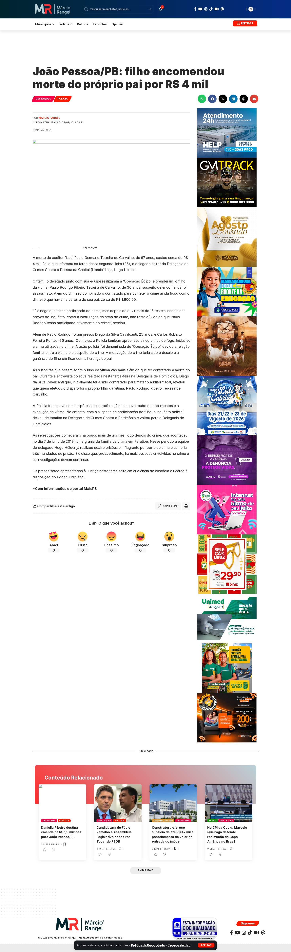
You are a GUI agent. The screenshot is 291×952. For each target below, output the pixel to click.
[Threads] (222, 9)
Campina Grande (163, 820)
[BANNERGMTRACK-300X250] (227, 182)
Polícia (63, 98)
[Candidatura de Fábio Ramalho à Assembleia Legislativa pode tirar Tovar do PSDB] (118, 803)
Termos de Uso (179, 945)
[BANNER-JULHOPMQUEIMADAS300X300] (227, 346)
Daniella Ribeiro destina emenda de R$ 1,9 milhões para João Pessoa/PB (61, 832)
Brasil (212, 820)
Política (64, 820)
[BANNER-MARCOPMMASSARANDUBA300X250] (227, 291)
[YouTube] (200, 9)
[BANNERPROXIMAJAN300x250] (227, 509)
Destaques (43, 98)
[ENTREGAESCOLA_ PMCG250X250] (227, 668)
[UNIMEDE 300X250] (227, 618)
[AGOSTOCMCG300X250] (227, 460)
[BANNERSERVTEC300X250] (227, 717)
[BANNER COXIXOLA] (227, 405)
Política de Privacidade (148, 945)
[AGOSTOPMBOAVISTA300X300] (227, 237)
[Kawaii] (217, 9)
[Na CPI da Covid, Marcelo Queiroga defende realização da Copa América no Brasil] (228, 803)
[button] (206, 945)
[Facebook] (195, 9)
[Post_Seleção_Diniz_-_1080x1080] (227, 564)
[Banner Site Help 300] (227, 132)
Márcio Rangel (49, 117)
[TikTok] (211, 9)
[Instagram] (205, 9)
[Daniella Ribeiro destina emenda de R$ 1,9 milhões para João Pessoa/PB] (62, 803)
